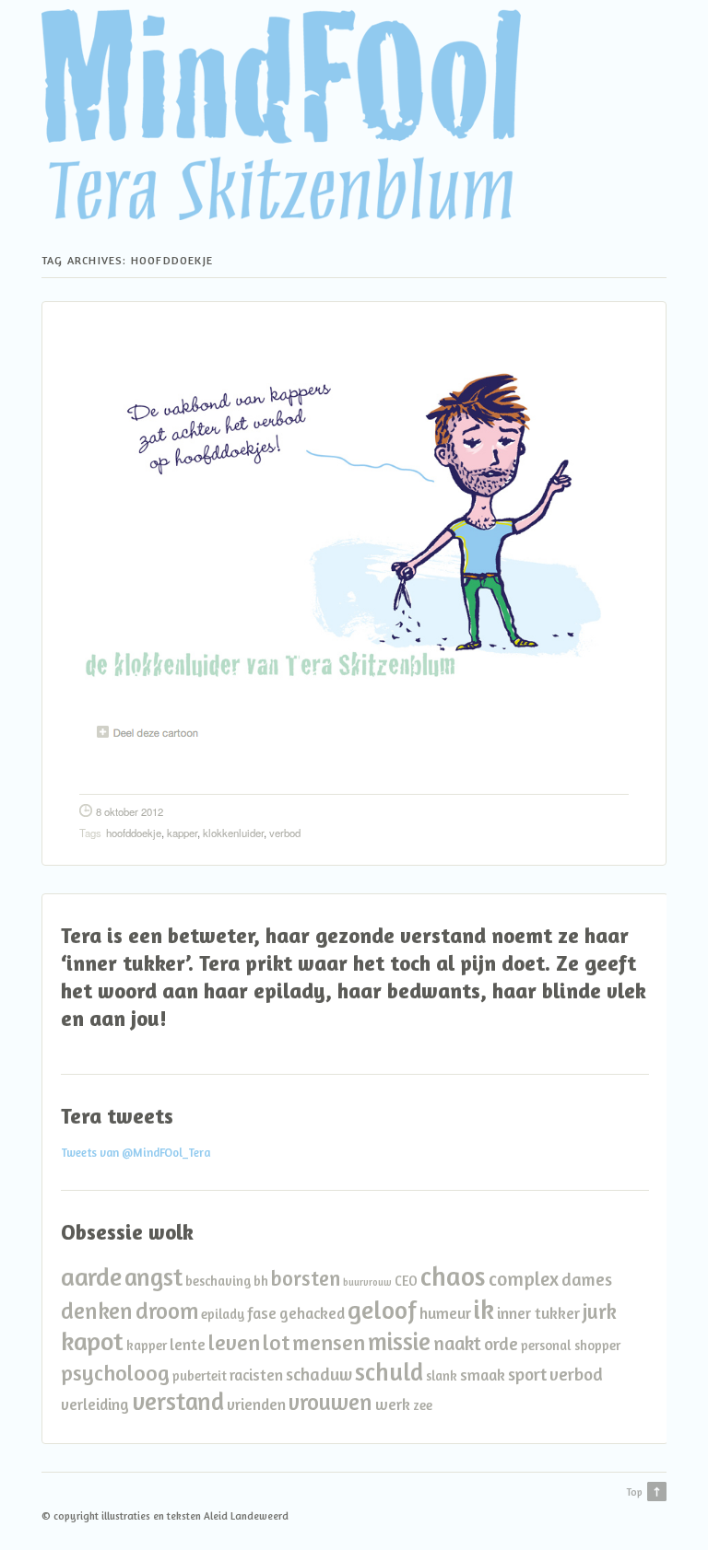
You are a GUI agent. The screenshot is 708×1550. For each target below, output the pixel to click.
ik (484, 1308)
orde (501, 1344)
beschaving (218, 1280)
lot (276, 1342)
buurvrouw (367, 1282)
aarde (91, 1276)
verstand (178, 1401)
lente (188, 1344)
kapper (182, 832)
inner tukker (538, 1313)
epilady (222, 1314)
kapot (92, 1341)
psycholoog (115, 1372)
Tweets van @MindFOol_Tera (135, 1153)
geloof (382, 1309)
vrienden (256, 1404)
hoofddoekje (133, 832)
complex (524, 1278)
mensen (328, 1342)
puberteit (199, 1375)
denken (97, 1310)
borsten (305, 1277)
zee (422, 1405)
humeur (445, 1313)
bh (261, 1280)
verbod (285, 832)
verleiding (95, 1404)
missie (399, 1341)
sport (527, 1374)
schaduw (319, 1374)
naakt (457, 1343)
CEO (406, 1280)
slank (441, 1375)
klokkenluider (233, 832)
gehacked (312, 1313)
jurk (600, 1311)
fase (262, 1313)
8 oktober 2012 (129, 811)
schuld (389, 1371)
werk (392, 1404)
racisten (256, 1374)
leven (234, 1342)
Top (634, 1492)
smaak (482, 1374)
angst (153, 1276)
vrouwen (330, 1402)
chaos (453, 1276)
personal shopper (570, 1345)
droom (167, 1310)
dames (586, 1279)
